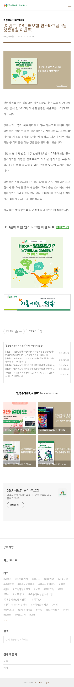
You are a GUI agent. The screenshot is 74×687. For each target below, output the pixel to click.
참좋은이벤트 (11, 345)
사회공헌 (21, 615)
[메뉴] (70, 5)
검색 (67, 639)
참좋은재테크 (25, 609)
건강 (7, 589)
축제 (61, 589)
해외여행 (49, 579)
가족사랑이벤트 (47, 584)
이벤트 (22, 345)
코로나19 (19, 594)
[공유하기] (16, 331)
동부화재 (9, 609)
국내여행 (9, 584)
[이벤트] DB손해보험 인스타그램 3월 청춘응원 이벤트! (28, 368)
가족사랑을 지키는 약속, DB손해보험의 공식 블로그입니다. (29, 496)
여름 (63, 584)
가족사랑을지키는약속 (16, 604)
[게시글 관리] (21, 331)
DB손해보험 (53, 609)
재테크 (36, 579)
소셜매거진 (22, 579)
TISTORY (38, 682)
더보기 (6, 620)
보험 (37, 589)
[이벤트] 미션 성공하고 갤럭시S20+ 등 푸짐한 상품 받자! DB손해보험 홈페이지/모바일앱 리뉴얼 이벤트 (29, 353)
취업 (55, 604)
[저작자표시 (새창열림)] (41, 331)
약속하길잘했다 (22, 589)
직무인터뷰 (39, 599)
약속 (67, 609)
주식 (7, 594)
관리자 (48, 682)
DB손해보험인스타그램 (41, 594)
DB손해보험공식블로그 (16, 599)
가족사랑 (63, 579)
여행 (33, 615)
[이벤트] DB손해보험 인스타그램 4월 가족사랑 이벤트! (28, 365)
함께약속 (49, 589)
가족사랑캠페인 (40, 604)
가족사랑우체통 (27, 584)
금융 (40, 609)
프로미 (8, 615)
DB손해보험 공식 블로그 (23, 490)
